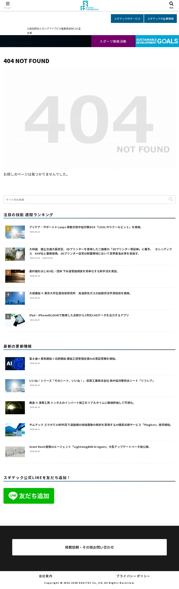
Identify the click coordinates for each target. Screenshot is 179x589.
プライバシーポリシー (133, 576)
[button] (171, 199)
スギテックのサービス (127, 18)
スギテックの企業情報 (160, 18)
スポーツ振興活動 (113, 41)
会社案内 (45, 576)
